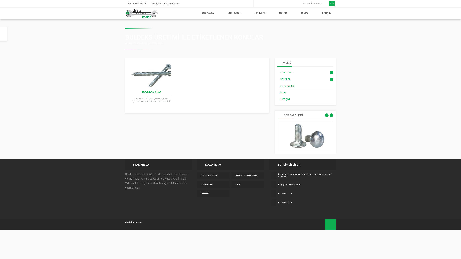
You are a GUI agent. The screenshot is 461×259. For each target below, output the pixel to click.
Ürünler (259, 13)
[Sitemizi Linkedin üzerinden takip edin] (277, 3)
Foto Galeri (207, 184)
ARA (332, 3)
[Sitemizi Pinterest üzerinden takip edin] (287, 3)
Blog (304, 13)
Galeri (283, 13)
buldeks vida (151, 91)
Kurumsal (234, 13)
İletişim (326, 13)
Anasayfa (208, 13)
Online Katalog (209, 175)
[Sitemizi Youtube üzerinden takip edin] (282, 3)
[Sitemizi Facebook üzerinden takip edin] (257, 3)
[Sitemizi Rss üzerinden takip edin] (292, 3)
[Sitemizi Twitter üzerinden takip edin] (262, 3)
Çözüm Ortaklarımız (246, 175)
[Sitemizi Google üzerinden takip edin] (267, 3)
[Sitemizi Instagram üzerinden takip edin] (272, 3)
